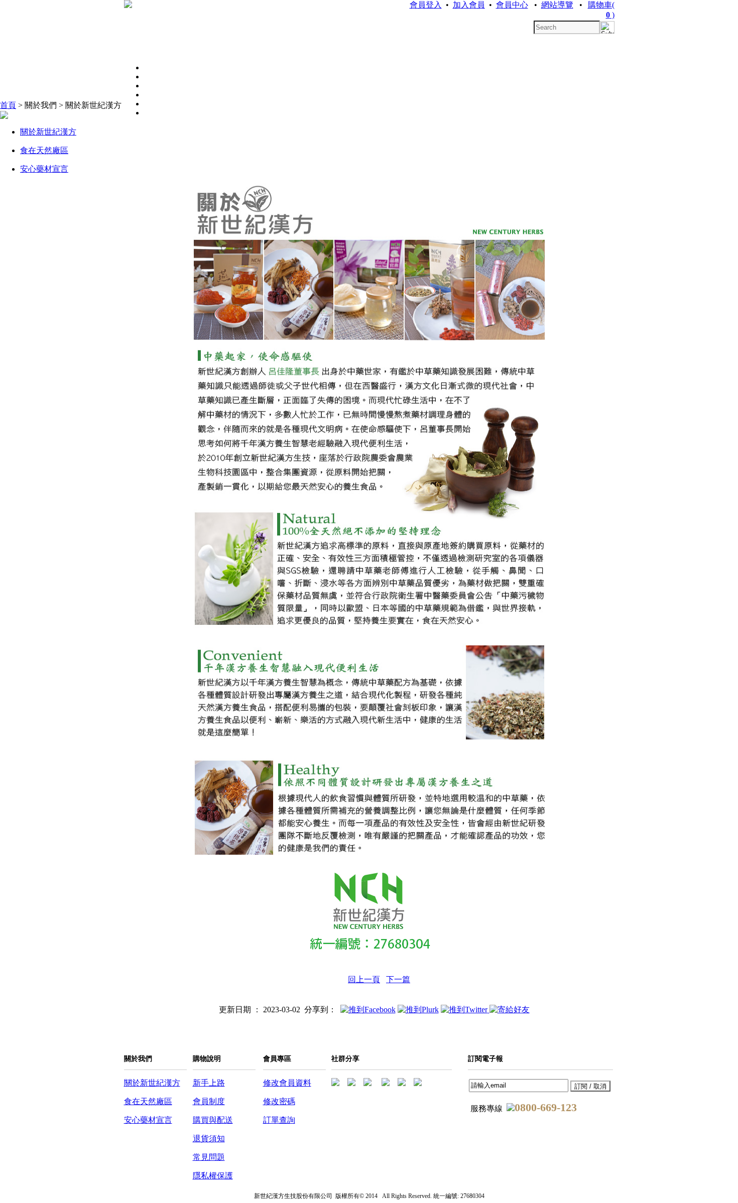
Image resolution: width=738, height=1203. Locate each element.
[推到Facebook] (368, 1009)
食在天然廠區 (44, 150)
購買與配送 (213, 1120)
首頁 (8, 105)
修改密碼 (279, 1101)
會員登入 (426, 5)
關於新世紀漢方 (48, 131)
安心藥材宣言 (44, 169)
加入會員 (469, 5)
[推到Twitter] (465, 1009)
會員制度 (209, 1101)
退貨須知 (209, 1138)
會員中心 (512, 5)
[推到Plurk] (418, 1009)
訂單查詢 (279, 1120)
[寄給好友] (509, 1009)
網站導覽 (557, 5)
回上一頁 (364, 979)
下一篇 (398, 979)
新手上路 (209, 1083)
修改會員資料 (287, 1083)
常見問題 (209, 1157)
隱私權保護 (213, 1175)
